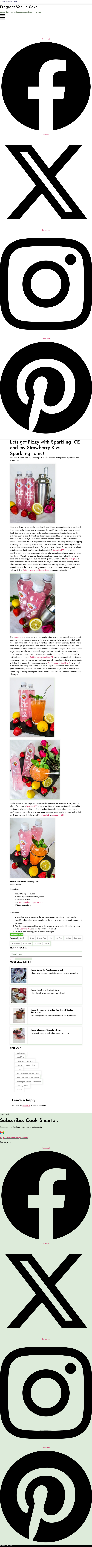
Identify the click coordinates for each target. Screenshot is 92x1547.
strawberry (15, 943)
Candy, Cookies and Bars (26, 1065)
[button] (2, 17)
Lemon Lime (18, 637)
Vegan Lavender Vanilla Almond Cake (48, 970)
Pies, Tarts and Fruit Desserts (28, 1077)
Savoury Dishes (22, 1085)
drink (32, 938)
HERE (62, 815)
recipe (68, 938)
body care (21, 1053)
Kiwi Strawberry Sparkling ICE (60, 663)
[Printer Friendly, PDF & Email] (16, 934)
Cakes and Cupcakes (25, 1061)
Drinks (19, 1069)
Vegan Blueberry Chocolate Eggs (46, 1030)
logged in (26, 1105)
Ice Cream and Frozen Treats (28, 1073)
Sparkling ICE (58, 550)
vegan (46, 943)
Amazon (55, 815)
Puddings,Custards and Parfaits (29, 1081)
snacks (19, 1090)
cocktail (23, 938)
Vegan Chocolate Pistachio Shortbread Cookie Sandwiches (52, 1011)
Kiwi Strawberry (36, 657)
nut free (59, 938)
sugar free (27, 943)
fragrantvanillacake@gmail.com (14, 1137)
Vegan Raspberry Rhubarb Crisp (45, 990)
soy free (77, 938)
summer (38, 943)
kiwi (50, 938)
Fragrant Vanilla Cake (8, 1)
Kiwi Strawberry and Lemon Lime (36, 570)
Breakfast (20, 1057)
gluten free (41, 938)
